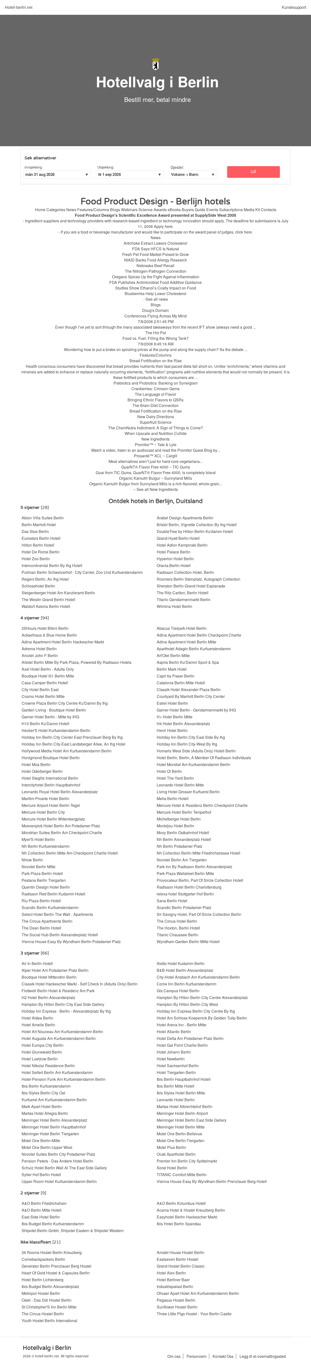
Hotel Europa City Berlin (42, 1045)
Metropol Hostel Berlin (41, 1293)
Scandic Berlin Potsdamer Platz (184, 907)
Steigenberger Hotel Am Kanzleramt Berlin (58, 592)
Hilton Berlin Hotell (38, 545)
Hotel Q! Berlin (169, 771)
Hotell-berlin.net (18, 7)
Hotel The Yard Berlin (175, 778)
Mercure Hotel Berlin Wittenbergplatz (53, 819)
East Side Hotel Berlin (41, 1217)
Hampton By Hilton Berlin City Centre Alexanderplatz (202, 997)
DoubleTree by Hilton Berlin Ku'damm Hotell (195, 531)
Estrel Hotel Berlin (172, 703)
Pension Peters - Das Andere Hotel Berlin (57, 1161)
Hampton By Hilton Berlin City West (187, 1004)
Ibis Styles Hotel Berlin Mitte (181, 1093)
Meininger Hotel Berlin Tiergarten (50, 1133)
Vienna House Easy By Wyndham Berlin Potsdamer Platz (71, 941)
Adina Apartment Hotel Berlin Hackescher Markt (63, 642)
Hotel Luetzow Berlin (40, 1059)
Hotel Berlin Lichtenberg (42, 1279)
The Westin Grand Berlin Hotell (48, 599)
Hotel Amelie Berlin (38, 1025)
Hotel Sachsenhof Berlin (178, 1065)
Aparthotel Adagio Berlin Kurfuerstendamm (194, 648)
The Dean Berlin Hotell (41, 928)
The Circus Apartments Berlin (47, 921)
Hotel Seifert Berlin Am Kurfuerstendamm (57, 1072)
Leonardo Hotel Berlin (176, 1099)
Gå (253, 172)
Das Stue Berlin (35, 531)
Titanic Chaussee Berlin (177, 934)
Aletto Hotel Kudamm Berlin (181, 963)
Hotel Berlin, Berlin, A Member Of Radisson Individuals (204, 757)
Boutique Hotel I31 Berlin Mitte (48, 676)
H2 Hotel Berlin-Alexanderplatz (48, 997)
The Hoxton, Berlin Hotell (178, 928)
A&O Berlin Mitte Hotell (41, 1210)
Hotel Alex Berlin (171, 1273)
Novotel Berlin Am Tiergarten (182, 860)
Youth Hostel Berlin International (49, 1320)
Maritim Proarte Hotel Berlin (45, 798)
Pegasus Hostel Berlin (176, 1300)
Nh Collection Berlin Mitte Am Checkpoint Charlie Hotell (70, 853)
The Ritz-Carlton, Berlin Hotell (182, 592)
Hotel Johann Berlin (174, 1052)
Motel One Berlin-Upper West (47, 1147)
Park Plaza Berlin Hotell (42, 873)
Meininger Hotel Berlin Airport (182, 1113)
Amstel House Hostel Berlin (180, 1252)
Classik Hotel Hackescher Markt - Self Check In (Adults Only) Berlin (80, 984)
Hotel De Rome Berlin (41, 552)
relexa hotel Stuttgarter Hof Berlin (185, 894)
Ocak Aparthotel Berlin (176, 1154)
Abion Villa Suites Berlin (43, 518)
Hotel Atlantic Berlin (174, 1031)
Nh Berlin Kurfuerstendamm (45, 846)
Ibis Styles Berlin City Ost (43, 1093)
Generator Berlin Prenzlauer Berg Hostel (56, 1266)
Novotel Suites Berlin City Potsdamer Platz (58, 1154)
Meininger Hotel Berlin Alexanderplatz (54, 1120)
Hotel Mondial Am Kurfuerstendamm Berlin (193, 764)
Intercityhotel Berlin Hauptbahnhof (51, 785)
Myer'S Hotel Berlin (38, 839)
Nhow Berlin (32, 860)
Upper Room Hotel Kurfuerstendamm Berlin (59, 1181)
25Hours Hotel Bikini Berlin (45, 628)
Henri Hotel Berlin (172, 730)
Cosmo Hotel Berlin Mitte (43, 696)
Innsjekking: (34, 167)
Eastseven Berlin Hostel (177, 1259)
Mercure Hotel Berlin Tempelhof (184, 812)
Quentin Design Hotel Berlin (46, 887)
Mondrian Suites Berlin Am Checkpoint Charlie (62, 832)
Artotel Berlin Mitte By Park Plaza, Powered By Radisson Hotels (76, 662)
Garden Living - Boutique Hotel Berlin (54, 710)
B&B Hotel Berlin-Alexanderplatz (185, 970)
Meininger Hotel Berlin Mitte (181, 1127)
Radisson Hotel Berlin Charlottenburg (189, 887)
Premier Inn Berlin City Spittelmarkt (187, 1161)
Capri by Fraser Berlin (175, 676)
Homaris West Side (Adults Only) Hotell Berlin (196, 751)
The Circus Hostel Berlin (43, 1313)
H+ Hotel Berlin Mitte (174, 717)
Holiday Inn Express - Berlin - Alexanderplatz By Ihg (66, 1011)
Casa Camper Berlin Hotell (45, 682)
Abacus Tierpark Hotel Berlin (182, 628)
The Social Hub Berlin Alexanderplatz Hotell (60, 934)
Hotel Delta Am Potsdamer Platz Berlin (190, 1038)
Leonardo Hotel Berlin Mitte (180, 785)
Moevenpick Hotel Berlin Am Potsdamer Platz (61, 826)
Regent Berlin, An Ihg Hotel (45, 579)
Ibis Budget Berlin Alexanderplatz (50, 1286)
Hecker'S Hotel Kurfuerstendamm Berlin (56, 730)
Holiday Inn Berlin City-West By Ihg (187, 744)
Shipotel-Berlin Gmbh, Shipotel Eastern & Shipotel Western (73, 1230)
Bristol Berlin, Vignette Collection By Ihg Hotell (197, 524)
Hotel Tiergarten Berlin (176, 1072)
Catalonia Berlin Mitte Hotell (181, 682)
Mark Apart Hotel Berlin (42, 1106)
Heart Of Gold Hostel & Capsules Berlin (56, 1273)
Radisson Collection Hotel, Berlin (185, 572)
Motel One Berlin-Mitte (41, 1140)
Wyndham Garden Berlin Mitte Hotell (188, 941)
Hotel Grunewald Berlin (42, 1052)
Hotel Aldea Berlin (37, 1018)
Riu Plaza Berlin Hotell (41, 900)
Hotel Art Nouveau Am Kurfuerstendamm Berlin (62, 1031)
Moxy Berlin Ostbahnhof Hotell (183, 832)
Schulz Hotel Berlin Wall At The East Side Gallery (64, 1168)
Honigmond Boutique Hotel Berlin (51, 757)
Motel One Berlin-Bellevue (179, 1133)
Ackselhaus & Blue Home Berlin (49, 635)
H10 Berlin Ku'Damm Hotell (45, 723)
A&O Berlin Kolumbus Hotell (181, 1203)
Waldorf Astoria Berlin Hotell (46, 606)
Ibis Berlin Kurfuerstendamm (46, 1086)
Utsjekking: (105, 167)
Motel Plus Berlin (171, 1147)
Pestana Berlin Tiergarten (44, 880)
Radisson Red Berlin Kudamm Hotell (53, 894)
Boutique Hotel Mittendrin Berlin (49, 977)
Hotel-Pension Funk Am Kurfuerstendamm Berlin (63, 1079)
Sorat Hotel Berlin (172, 1168)
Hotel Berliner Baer (173, 1279)
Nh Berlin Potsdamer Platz (179, 846)
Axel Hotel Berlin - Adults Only (48, 669)
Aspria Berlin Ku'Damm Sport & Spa (188, 662)
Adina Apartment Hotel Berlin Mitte (186, 642)
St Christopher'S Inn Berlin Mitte (49, 1307)
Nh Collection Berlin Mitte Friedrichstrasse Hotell (198, 853)
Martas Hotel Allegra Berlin (45, 1113)
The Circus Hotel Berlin (177, 921)
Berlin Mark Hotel (172, 669)
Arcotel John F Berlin (40, 655)
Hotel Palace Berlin (173, 552)
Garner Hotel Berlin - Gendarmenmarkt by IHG (196, 710)
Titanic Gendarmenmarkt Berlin (183, 599)
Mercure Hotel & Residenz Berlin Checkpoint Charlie (202, 805)
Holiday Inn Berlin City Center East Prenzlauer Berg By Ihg (72, 737)
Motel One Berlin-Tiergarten (180, 1140)
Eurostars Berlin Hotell (41, 538)
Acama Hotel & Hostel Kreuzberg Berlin (191, 1210)
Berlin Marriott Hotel (39, 524)
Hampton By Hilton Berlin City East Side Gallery (63, 1004)
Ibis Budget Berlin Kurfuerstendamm (53, 1223)
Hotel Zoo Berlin (36, 558)
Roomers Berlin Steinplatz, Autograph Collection (198, 579)
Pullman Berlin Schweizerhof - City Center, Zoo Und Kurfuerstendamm (82, 572)
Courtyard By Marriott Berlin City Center (191, 696)
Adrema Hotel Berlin (39, 648)
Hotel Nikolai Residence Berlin (48, 1065)
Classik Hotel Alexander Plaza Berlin (189, 689)
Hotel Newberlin (171, 1059)
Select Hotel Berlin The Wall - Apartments (57, 914)
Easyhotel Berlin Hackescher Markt (187, 1217)
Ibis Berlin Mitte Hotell (175, 1086)
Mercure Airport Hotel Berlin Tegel (51, 805)
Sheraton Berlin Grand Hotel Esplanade (191, 586)
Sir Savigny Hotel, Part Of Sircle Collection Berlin (199, 914)
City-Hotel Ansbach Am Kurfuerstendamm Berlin (198, 977)
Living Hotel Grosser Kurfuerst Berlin (188, 791)
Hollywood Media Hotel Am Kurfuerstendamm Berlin (67, 751)
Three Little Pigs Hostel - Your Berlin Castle (194, 1313)
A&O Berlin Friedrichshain (44, 1203)
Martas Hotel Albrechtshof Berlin (184, 1106)
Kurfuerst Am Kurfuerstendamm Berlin (54, 1099)
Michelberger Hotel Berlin (179, 819)
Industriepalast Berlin (175, 1286)
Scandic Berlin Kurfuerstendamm (50, 907)
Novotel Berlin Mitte (38, 866)
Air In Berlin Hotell (37, 963)
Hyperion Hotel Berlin (175, 558)
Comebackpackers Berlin (43, 1259)
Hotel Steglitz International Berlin (50, 778)
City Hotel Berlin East (40, 689)
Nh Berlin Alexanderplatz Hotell (184, 839)
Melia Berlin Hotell (173, 798)
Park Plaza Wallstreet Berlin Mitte (185, 873)
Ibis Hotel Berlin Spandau (179, 1223)
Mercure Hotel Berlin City (43, 812)
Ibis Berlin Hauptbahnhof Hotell (184, 1079)
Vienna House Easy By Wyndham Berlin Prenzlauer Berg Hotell (212, 1181)
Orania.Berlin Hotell (174, 565)
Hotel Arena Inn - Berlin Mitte (181, 1025)
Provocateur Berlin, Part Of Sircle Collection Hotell (200, 880)
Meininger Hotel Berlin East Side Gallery (191, 1120)
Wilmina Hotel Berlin (174, 606)
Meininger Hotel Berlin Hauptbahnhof (54, 1127)
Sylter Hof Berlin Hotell (41, 1174)
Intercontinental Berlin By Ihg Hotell (52, 565)
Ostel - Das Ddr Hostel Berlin (46, 1300)
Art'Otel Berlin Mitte (173, 655)
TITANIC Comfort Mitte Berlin (182, 1174)
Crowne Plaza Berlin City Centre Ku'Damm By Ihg (65, 703)
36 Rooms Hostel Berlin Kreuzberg (52, 1252)
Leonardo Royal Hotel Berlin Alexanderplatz (60, 791)
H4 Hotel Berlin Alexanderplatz (183, 723)
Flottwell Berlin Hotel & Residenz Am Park (58, 990)
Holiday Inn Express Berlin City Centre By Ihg (196, 1011)
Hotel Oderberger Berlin (42, 771)
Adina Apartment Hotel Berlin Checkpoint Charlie (199, 635)
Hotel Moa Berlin (36, 764)
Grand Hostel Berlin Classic (181, 1266)
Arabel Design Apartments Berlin (185, 518)
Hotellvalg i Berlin (157, 81)
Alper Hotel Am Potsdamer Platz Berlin (55, 970)
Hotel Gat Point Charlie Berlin (182, 1045)
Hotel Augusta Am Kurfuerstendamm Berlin (59, 1038)
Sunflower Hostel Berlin (177, 1307)
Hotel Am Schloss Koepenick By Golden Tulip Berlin (202, 1018)
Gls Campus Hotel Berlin (178, 990)
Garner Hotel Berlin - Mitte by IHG (50, 717)
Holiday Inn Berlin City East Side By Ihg (191, 737)
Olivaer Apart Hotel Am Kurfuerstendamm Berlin (198, 1293)
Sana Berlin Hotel (172, 900)
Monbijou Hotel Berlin (175, 826)
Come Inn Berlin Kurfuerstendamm (186, 984)
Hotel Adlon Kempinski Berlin (182, 545)
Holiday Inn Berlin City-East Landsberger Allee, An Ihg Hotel (73, 744)
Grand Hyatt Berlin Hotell (178, 538)
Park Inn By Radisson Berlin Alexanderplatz (194, 866)
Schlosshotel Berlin (38, 586)
